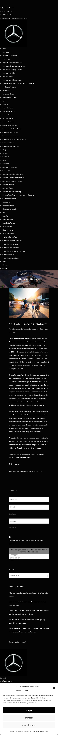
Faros (4, 101)
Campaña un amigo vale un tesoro (14, 139)
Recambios (6, 90)
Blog (4, 150)
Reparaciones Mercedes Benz (12, 62)
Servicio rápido (7, 76)
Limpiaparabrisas (8, 94)
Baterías (5, 104)
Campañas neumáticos (10, 146)
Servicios (5, 52)
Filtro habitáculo (8, 122)
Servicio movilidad (9, 73)
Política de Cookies (16, 731)
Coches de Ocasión (9, 87)
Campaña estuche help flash (12, 129)
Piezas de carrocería (9, 97)
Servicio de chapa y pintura (12, 69)
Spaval (33, 329)
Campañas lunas (8, 143)
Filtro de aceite (7, 118)
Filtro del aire (7, 115)
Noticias (5, 153)
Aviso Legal (44, 731)
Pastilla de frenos (8, 111)
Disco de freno (7, 108)
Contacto (5, 157)
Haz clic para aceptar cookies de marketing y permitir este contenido (29, 551)
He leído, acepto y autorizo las (26, 542)
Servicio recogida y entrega (11, 80)
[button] (54, 688)
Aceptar (29, 710)
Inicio (4, 49)
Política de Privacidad (31, 731)
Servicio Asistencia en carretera (13, 66)
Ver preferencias (29, 725)
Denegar (29, 718)
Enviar (11, 560)
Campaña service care (10, 132)
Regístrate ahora (14, 464)
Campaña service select (10, 136)
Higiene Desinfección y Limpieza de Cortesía (18, 83)
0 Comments (43, 329)
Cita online (6, 59)
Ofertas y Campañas (9, 125)
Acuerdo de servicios (9, 55)
